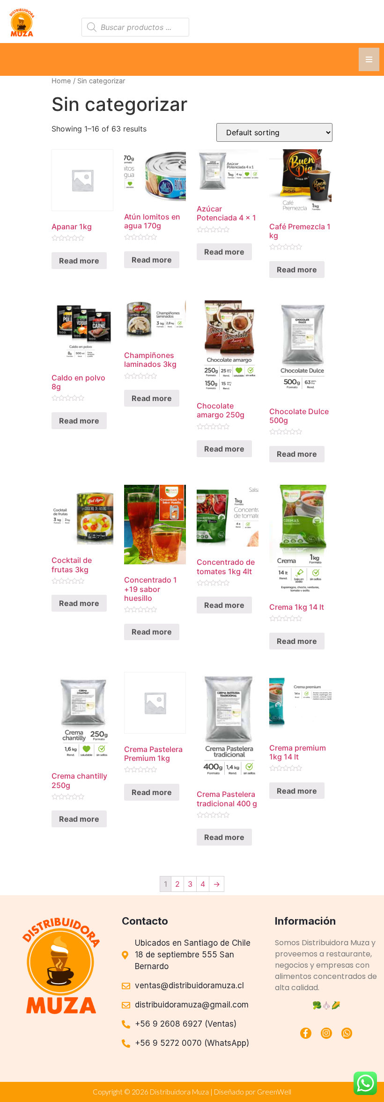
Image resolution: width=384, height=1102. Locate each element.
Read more (79, 260)
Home (61, 81)
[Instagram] (326, 1033)
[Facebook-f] (305, 1033)
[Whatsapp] (347, 1033)
